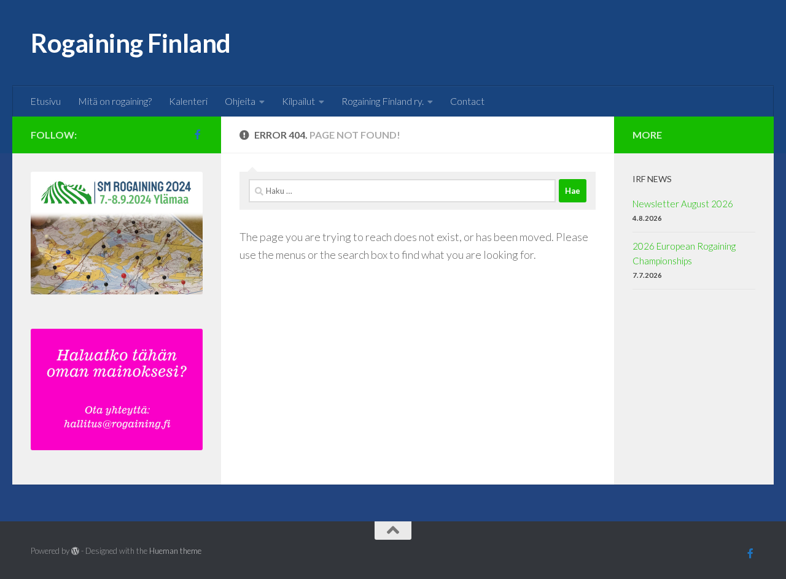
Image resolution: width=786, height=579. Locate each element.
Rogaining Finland (131, 43)
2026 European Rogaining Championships (684, 253)
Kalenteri (188, 101)
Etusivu (45, 101)
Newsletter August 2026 (682, 203)
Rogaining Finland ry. (382, 101)
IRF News (652, 179)
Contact (467, 101)
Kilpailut (298, 101)
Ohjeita (240, 101)
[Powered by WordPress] (75, 551)
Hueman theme (175, 551)
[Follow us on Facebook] (198, 134)
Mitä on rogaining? (115, 101)
